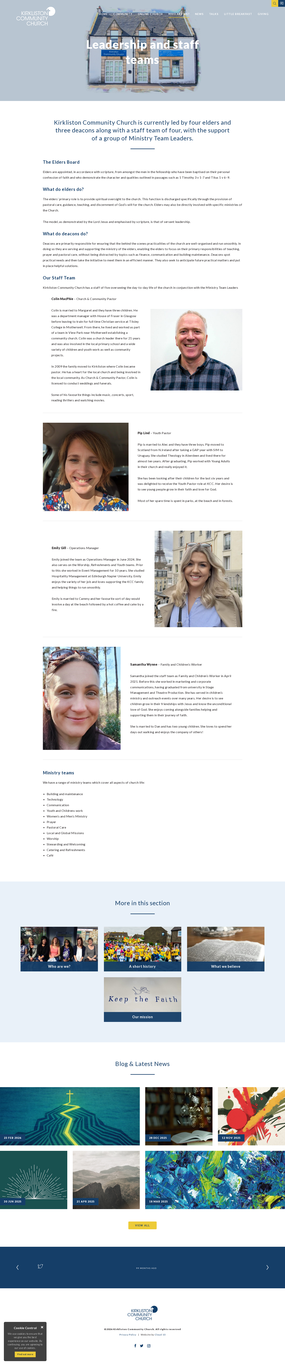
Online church (150, 14)
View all (142, 1225)
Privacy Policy (127, 1334)
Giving (263, 14)
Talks (214, 14)
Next (268, 1267)
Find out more (25, 1354)
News (199, 14)
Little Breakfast (238, 14)
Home (103, 14)
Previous (17, 1267)
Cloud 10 (160, 1334)
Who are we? (179, 14)
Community (122, 14)
